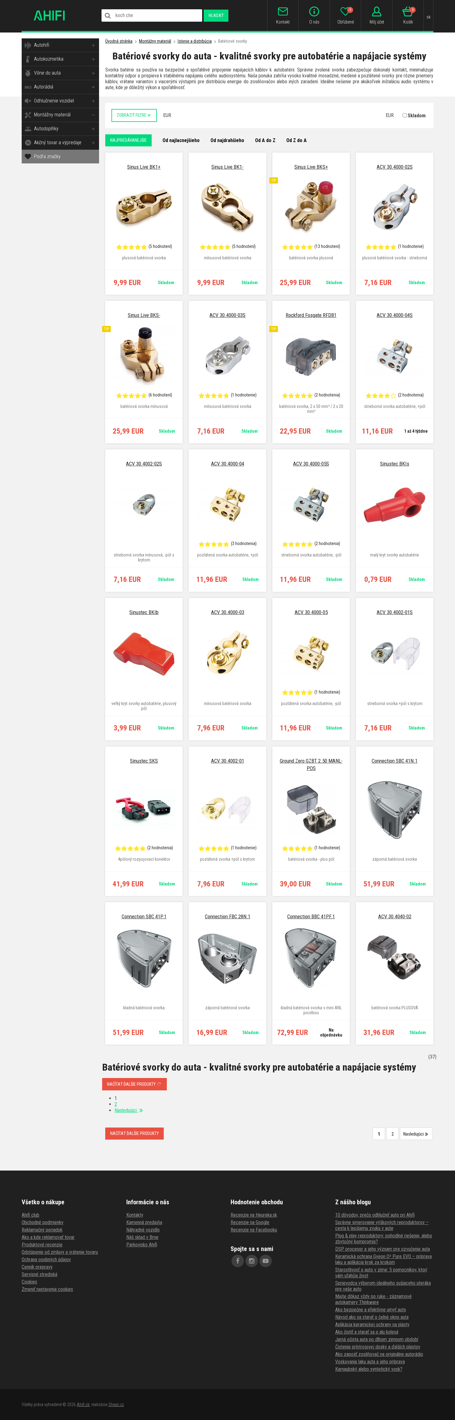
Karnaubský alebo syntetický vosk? (368, 1369)
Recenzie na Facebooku (254, 1230)
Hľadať (216, 15)
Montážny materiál (52, 115)
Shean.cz (116, 1404)
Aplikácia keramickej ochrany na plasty (372, 1324)
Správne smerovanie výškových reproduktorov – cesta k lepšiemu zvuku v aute (382, 1225)
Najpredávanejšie (128, 140)
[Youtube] (265, 1261)
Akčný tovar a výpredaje (57, 142)
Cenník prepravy (37, 1267)
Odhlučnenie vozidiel (54, 101)
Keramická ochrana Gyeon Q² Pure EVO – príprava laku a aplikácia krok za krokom (383, 1259)
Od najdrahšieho (227, 140)
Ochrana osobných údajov (46, 1259)
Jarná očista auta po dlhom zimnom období (376, 1339)
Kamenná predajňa (144, 1222)
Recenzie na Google (250, 1222)
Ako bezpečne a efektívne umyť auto (370, 1310)
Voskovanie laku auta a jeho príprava (370, 1362)
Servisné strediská (39, 1274)
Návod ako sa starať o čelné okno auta (372, 1317)
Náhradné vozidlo (143, 1230)
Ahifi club (30, 1215)
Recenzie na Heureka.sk (254, 1215)
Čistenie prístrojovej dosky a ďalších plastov (377, 1347)
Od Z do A (296, 140)
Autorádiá (43, 87)
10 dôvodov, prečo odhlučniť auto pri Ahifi (375, 1215)
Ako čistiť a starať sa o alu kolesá (366, 1332)
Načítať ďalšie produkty (132, 1084)
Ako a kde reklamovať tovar (48, 1237)
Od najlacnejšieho (181, 140)
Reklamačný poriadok (42, 1230)
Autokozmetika (48, 59)
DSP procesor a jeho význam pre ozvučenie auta (382, 1249)
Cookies (29, 1282)
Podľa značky (47, 156)
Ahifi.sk (83, 1404)
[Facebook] (238, 1261)
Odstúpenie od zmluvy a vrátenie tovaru (60, 1252)
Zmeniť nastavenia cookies (47, 1289)
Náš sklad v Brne (142, 1237)
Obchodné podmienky (42, 1222)
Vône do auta (47, 73)
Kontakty (134, 1215)
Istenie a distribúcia (195, 41)
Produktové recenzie (42, 1245)
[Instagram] (251, 1261)
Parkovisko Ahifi (141, 1245)
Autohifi (41, 45)
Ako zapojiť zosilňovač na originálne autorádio (379, 1354)
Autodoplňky (46, 129)
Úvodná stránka (118, 41)
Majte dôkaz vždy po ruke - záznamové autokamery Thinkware (373, 1299)
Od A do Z (265, 140)
